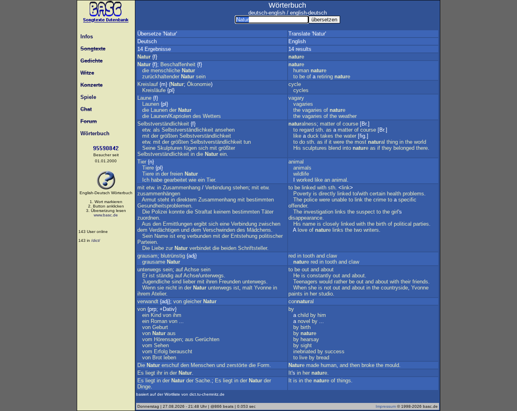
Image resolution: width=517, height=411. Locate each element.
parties (421, 224)
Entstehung (244, 236)
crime (379, 200)
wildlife (301, 174)
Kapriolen (180, 116)
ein (223, 154)
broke (367, 365)
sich (203, 148)
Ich (145, 180)
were (338, 142)
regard (306, 130)
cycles (301, 90)
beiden (228, 248)
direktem (187, 200)
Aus (146, 224)
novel (304, 321)
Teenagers (305, 282)
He (296, 276)
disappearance (305, 218)
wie (192, 180)
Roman (159, 321)
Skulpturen (169, 148)
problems (413, 194)
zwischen (269, 224)
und (185, 230)
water (350, 136)
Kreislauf (147, 84)
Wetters (212, 116)
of (309, 76)
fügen (190, 148)
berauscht (180, 351)
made (312, 365)
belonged (403, 148)
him (321, 315)
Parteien (147, 242)
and (320, 256)
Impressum (386, 406)
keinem (222, 212)
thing (392, 142)
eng (181, 236)
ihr (159, 373)
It (290, 373)
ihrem (143, 294)
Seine (149, 148)
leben (170, 357)
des (197, 116)
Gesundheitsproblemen (164, 206)
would (325, 282)
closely (331, 224)
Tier (141, 162)
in (193, 154)
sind (176, 282)
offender (297, 206)
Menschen (203, 365)
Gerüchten (207, 339)
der (173, 110)
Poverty (302, 194)
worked (304, 180)
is (315, 194)
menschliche (165, 70)
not (327, 288)
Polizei (159, 212)
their (406, 282)
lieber (189, 282)
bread (322, 357)
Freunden (230, 282)
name (309, 224)
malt (247, 288)
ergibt (200, 224)
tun (247, 142)
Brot (157, 357)
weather (347, 116)
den (157, 224)
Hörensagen (168, 339)
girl (394, 212)
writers (371, 230)
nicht (171, 288)
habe (156, 180)
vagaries (303, 104)
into (347, 148)
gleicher (192, 301)
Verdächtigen (164, 230)
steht (163, 200)
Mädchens (259, 230)
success (335, 351)
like (297, 136)
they (387, 148)
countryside (394, 288)
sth (319, 130)
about (327, 269)
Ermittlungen (177, 224)
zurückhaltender (160, 76)
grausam (147, 256)
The (297, 200)
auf (179, 269)
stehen (240, 188)
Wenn (149, 288)
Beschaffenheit (177, 64)
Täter (267, 212)
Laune (144, 98)
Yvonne (262, 288)
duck (313, 136)
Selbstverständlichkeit (163, 124)
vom (147, 339)
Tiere (148, 168)
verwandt (147, 301)
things (344, 380)
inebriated (304, 351)
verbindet (200, 248)
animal (296, 162)
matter (327, 124)
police (310, 200)
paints (295, 294)
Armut (149, 200)
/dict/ (95, 240)
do (302, 142)
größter (227, 148)
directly (327, 194)
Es (140, 373)
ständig (164, 276)
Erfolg (161, 351)
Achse (191, 269)
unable (339, 200)
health (394, 194)
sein (201, 76)
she (312, 288)
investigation (318, 212)
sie (160, 288)
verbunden (199, 236)
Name (161, 236)
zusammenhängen (158, 194)
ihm (177, 315)
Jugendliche (156, 282)
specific (407, 200)
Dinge (144, 387)
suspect (365, 212)
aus (171, 333)
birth (381, 224)
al (376, 142)
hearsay (310, 339)
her (313, 294)
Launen (150, 104)
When (300, 288)
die (145, 70)
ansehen (225, 130)
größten (169, 136)
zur (169, 248)
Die (146, 212)
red (292, 256)
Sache (202, 380)
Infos (85, 37)
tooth (309, 256)
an (327, 180)
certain (377, 194)
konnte (177, 212)
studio (326, 294)
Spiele (86, 97)
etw (146, 130)
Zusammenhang (181, 188)
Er (144, 276)
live (303, 357)
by (291, 309)
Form (263, 365)
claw (331, 256)
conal (301, 301)
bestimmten (260, 200)
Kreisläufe (154, 90)
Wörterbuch (93, 133)
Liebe (157, 248)
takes (326, 136)
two (358, 230)
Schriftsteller (252, 248)
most (360, 142)
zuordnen (148, 218)
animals (302, 168)
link (346, 188)
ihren (211, 282)
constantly (319, 276)
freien (176, 174)
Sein (147, 236)
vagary (296, 98)
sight (306, 345)
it (330, 142)
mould (392, 365)
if (325, 142)
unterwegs (149, 269)
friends (420, 282)
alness (302, 124)
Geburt (160, 327)
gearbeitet (175, 180)
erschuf (170, 365)
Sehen (161, 345)
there (422, 148)
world (420, 142)
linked (308, 188)
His (297, 148)
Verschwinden (219, 230)
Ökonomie (199, 84)
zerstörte (237, 365)
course (350, 124)
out (305, 269)
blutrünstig (173, 256)
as (329, 130)
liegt (150, 373)
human (301, 70)
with (321, 188)
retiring (325, 76)
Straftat (203, 212)
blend (334, 148)
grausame (153, 262)
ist (172, 236)
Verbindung (218, 188)
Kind (156, 315)
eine (224, 224)
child (303, 315)
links (340, 212)
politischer (271, 236)
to (295, 76)
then (355, 365)
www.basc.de (106, 215)
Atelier (158, 294)
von (177, 301)
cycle (294, 84)
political (403, 224)
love (302, 230)
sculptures (315, 148)
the (297, 110)
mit (145, 136)
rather (340, 282)
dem (142, 230)
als (156, 130)
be (302, 76)
